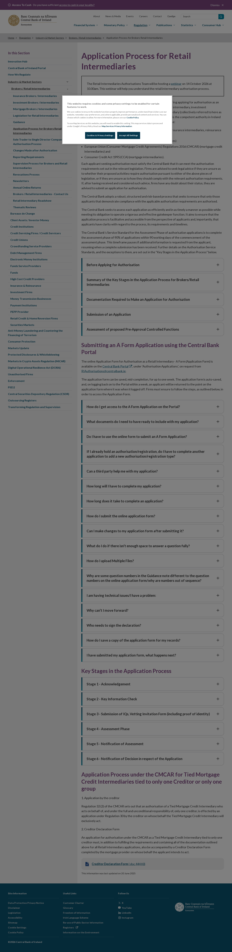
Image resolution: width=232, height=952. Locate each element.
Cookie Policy (133, 117)
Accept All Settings (128, 135)
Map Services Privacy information (117, 126)
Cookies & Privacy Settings (100, 135)
